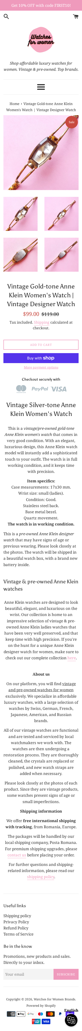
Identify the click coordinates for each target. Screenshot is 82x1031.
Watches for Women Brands (54, 999)
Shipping (41, 322)
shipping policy (40, 876)
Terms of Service (18, 934)
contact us (17, 855)
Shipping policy (17, 915)
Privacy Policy (16, 921)
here (71, 657)
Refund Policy (15, 928)
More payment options (41, 367)
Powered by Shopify (41, 1005)
